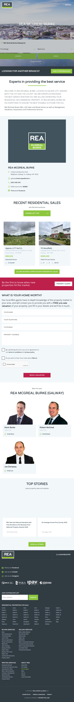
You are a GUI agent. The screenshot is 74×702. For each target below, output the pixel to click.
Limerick (36, 619)
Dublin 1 (58, 608)
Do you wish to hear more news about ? (21, 358)
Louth (57, 619)
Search (18, 56)
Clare (24, 608)
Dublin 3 (15, 610)
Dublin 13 (4, 614)
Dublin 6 (47, 610)
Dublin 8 (15, 612)
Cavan (14, 608)
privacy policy (29, 352)
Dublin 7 (4, 612)
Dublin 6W (58, 610)
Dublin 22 (15, 617)
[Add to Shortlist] (32, 225)
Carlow (3, 608)
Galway (36, 617)
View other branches (61, 71)
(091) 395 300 (16, 182)
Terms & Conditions (39, 694)
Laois (14, 619)
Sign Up (33, 597)
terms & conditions (15, 352)
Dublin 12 (58, 612)
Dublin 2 (4, 610)
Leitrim (25, 619)
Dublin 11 (47, 612)
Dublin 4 (25, 610)
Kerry (46, 617)
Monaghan (26, 621)
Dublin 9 (25, 612)
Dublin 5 (36, 610)
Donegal (47, 608)
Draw (56, 56)
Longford (47, 619)
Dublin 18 (58, 614)
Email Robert (46, 434)
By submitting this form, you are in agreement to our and (22, 351)
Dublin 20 (4, 617)
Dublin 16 (36, 614)
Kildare (58, 617)
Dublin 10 (36, 612)
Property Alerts (63, 284)
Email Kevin (10, 434)
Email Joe (10, 471)
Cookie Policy (26, 694)
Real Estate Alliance (39, 691)
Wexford (36, 624)
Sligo (57, 621)
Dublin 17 (47, 614)
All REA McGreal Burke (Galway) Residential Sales (37, 272)
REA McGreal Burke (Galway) (14, 43)
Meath (14, 621)
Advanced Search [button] (36, 61)
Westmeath (26, 624)
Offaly (35, 621)
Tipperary (4, 624)
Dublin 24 (26, 617)
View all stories (37, 544)
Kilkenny (4, 619)
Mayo (3, 621)
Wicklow (47, 624)
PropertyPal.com (44, 697)
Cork (35, 608)
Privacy (49, 694)
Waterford (15, 624)
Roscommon (48, 621)
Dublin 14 (15, 614)
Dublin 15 (26, 614)
